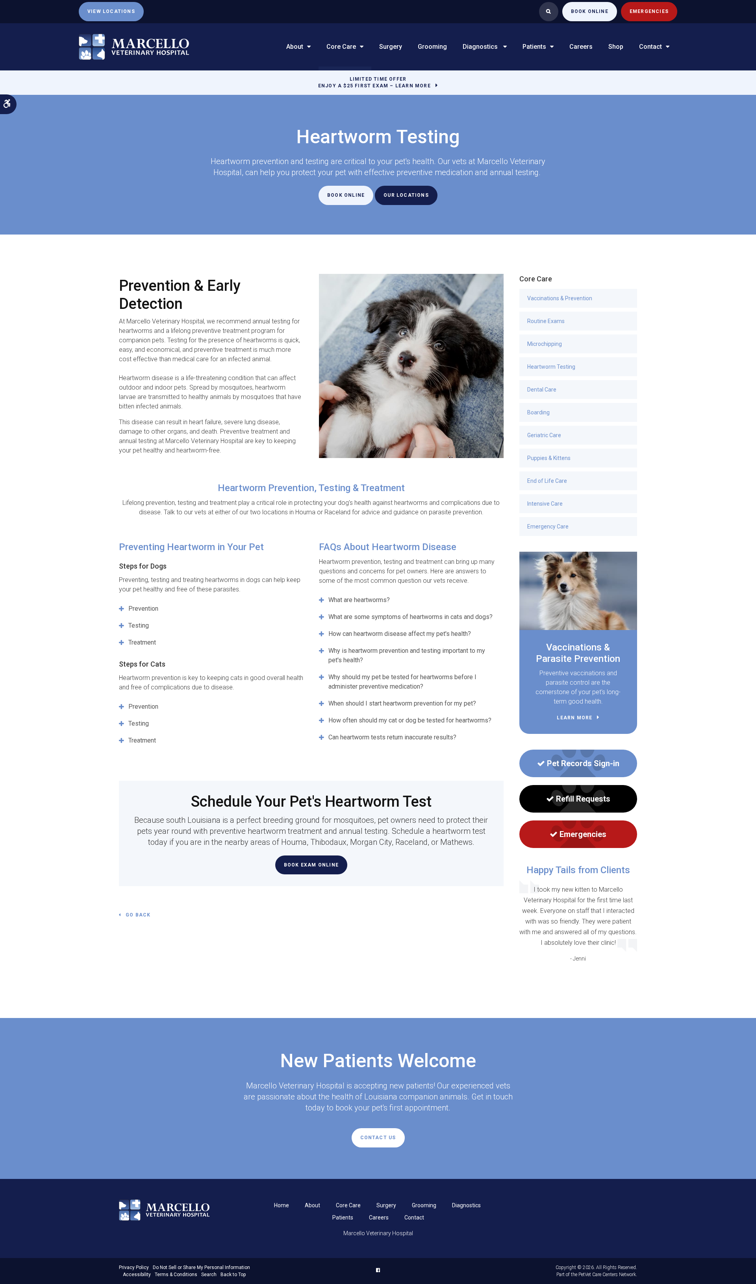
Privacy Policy (134, 1267)
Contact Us (378, 1137)
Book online (589, 11)
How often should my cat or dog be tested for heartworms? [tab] (409, 720)
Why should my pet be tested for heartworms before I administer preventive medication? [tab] (402, 681)
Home (281, 1205)
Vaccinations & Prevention (559, 298)
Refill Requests (583, 799)
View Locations (111, 11)
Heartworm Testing (551, 367)
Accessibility (137, 1274)
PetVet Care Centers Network (607, 1274)
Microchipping (544, 344)
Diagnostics (481, 46)
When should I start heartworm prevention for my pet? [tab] (402, 703)
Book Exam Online (311, 865)
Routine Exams (546, 321)
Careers (581, 46)
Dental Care (541, 389)
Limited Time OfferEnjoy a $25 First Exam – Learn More (374, 82)
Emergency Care (548, 526)
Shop (615, 46)
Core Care (341, 46)
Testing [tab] (138, 625)
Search (209, 1274)
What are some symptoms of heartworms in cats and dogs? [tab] (410, 617)
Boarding (538, 412)
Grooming (432, 46)
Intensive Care (545, 504)
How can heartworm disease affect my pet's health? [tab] (399, 633)
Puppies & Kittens (549, 458)
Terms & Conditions (176, 1274)
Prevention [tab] (143, 608)
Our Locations (406, 195)
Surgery (390, 46)
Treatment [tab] (142, 642)
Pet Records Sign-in (583, 763)
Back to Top (233, 1274)
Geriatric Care (544, 435)
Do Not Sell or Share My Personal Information (201, 1267)
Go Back (138, 915)
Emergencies (649, 11)
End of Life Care (547, 481)
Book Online (346, 195)
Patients (534, 46)
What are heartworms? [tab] (359, 600)
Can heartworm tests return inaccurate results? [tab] (392, 737)
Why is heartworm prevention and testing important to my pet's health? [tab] (406, 655)
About (294, 46)
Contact (650, 46)
